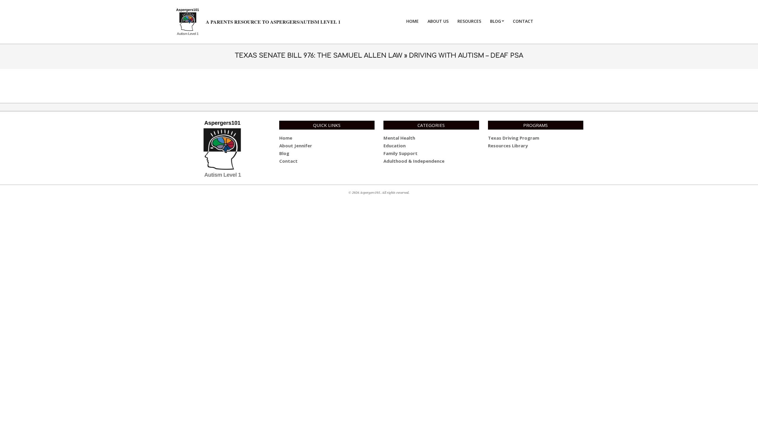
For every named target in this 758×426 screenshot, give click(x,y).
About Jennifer (295, 146)
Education (394, 146)
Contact (288, 161)
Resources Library (508, 146)
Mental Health (399, 138)
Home (285, 138)
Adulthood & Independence (413, 161)
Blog (284, 153)
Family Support (400, 153)
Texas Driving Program (513, 138)
